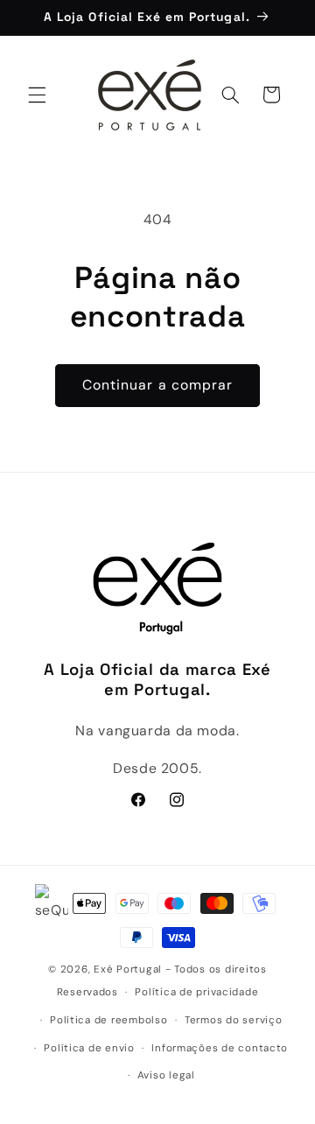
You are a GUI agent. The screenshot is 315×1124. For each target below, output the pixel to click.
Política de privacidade (196, 992)
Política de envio (89, 1048)
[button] (37, 94)
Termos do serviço (234, 1020)
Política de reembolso (108, 1020)
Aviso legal (166, 1075)
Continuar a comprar (157, 385)
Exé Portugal (128, 969)
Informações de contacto (219, 1048)
